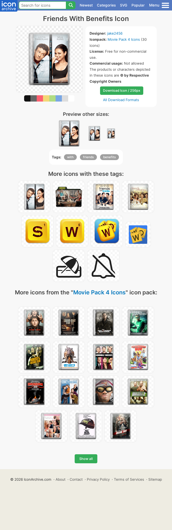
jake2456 (114, 33)
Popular (138, 5)
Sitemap (155, 479)
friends (88, 157)
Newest (86, 5)
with (70, 157)
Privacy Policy (98, 479)
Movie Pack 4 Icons (124, 39)
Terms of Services (129, 479)
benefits (109, 157)
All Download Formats (121, 100)
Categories (106, 5)
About (60, 479)
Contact (76, 479)
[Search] (71, 5)
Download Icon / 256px (121, 90)
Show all (86, 459)
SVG (123, 5)
